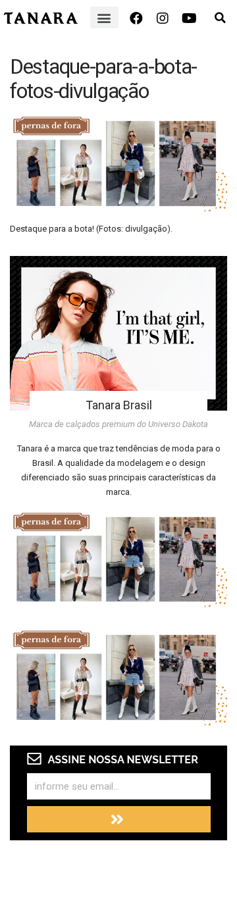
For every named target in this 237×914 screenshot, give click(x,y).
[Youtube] (189, 18)
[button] (104, 17)
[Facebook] (136, 18)
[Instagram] (162, 18)
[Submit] (119, 819)
